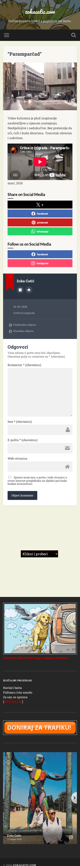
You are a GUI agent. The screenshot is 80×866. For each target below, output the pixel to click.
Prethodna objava (24, 324)
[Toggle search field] (73, 35)
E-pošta (22, 440)
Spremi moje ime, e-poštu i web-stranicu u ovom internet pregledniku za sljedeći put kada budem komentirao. (37, 480)
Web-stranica (17, 458)
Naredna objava (23, 331)
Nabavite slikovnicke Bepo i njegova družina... (36, 658)
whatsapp (42, 231)
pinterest (42, 222)
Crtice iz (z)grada (24, 313)
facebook (42, 213)
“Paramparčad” (25, 54)
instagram (43, 263)
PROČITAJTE (13, 702)
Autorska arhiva (20, 289)
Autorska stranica (28, 289)
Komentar (24, 364)
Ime (20, 421)
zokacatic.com (40, 11)
